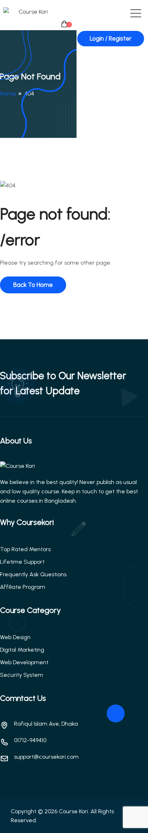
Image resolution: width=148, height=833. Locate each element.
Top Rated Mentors (25, 549)
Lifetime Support (22, 561)
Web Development (24, 662)
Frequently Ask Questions (33, 574)
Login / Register (110, 38)
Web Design (15, 637)
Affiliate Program (22, 586)
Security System (21, 674)
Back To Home (33, 284)
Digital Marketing (22, 649)
